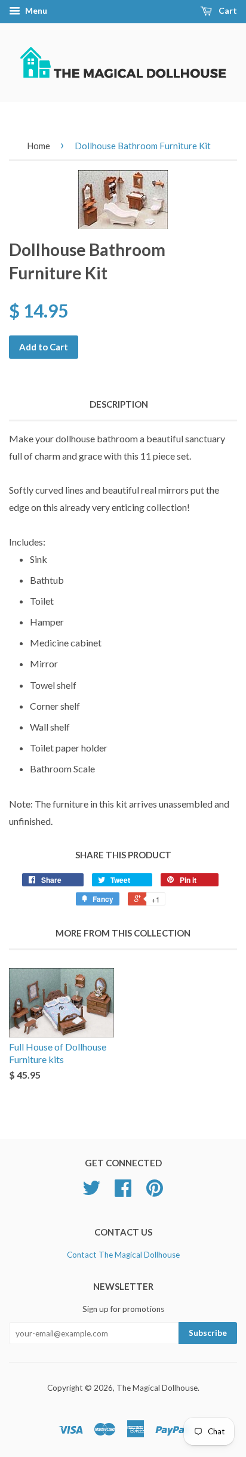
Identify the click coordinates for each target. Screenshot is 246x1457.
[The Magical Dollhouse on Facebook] (123, 1192)
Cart (227, 10)
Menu (35, 10)
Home (38, 145)
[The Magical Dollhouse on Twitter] (91, 1192)
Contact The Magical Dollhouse (123, 1254)
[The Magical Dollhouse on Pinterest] (155, 1192)
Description (119, 404)
